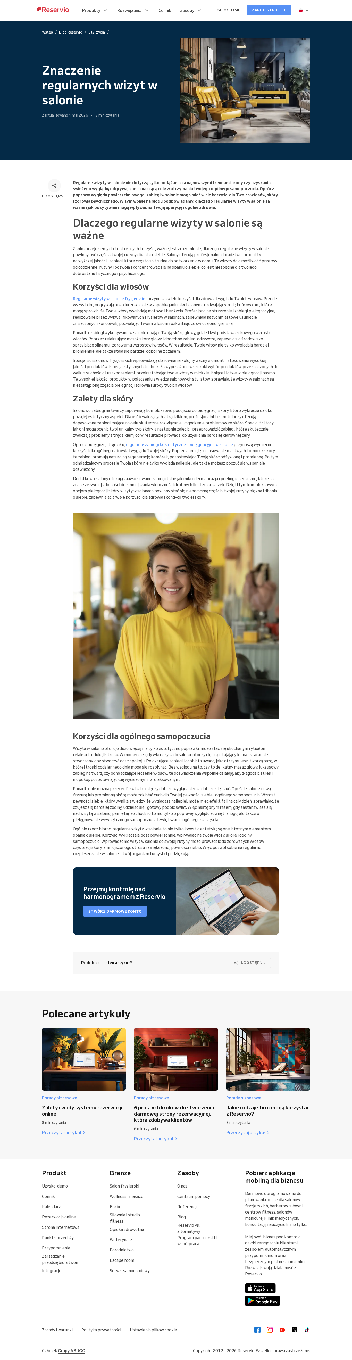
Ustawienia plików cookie (153, 1329)
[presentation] (304, 10)
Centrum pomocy (193, 1196)
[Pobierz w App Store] (260, 1288)
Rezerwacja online (59, 1216)
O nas (182, 1186)
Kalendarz (51, 1206)
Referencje (188, 1206)
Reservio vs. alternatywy (188, 1228)
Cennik (48, 1196)
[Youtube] (282, 1330)
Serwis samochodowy (130, 1270)
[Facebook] (257, 1330)
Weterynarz (121, 1239)
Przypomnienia (56, 1247)
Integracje (51, 1270)
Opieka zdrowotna (127, 1229)
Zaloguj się (228, 10)
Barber (116, 1206)
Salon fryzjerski (124, 1186)
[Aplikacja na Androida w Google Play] (262, 1301)
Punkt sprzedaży (58, 1237)
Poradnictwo (122, 1249)
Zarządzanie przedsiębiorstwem (60, 1259)
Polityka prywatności (101, 1329)
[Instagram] (270, 1330)
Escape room (122, 1260)
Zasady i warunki (57, 1329)
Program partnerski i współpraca (197, 1240)
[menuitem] (95, 10)
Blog (181, 1216)
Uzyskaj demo (55, 1186)
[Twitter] (294, 1330)
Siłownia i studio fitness (125, 1218)
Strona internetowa (60, 1227)
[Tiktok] (307, 1330)
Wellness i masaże (126, 1196)
